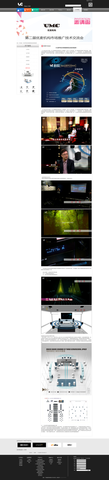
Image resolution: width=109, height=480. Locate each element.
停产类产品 (40, 475)
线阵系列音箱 (40, 471)
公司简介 (28, 49)
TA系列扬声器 (40, 465)
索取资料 (69, 9)
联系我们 (86, 9)
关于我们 (77, 9)
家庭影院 (59, 459)
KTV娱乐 (51, 462)
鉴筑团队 (33, 92)
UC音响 (29, 459)
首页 (20, 9)
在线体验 (21, 92)
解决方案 (52, 9)
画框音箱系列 (40, 459)
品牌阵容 (29, 457)
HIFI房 (59, 463)
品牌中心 (28, 9)
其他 (29, 462)
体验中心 (51, 457)
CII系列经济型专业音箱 (40, 469)
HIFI (51, 463)
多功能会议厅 (59, 462)
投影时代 (30, 452)
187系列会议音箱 (40, 468)
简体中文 (88, 0)
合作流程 (28, 53)
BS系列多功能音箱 (40, 466)
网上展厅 (36, 9)
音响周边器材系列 (40, 472)
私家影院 (51, 459)
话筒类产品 (40, 474)
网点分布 (27, 88)
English (91, 0)
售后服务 (28, 64)
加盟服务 (28, 56)
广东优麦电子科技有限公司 (42, 452)
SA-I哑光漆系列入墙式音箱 (40, 463)
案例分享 (43, 9)
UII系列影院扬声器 (40, 462)
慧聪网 (35, 452)
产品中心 (60, 9)
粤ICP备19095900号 (63, 477)
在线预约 (21, 88)
